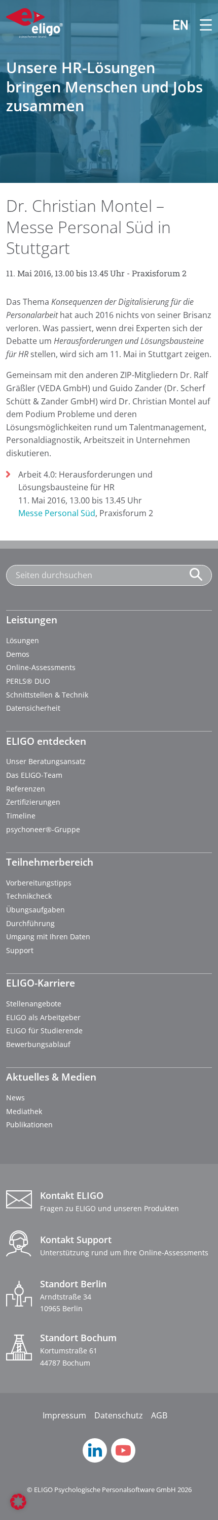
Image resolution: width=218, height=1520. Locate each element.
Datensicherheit (33, 708)
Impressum (64, 1415)
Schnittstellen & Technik (47, 695)
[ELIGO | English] (174, 25)
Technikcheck (29, 896)
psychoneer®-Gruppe (43, 829)
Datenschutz (118, 1415)
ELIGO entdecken (46, 741)
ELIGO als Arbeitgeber (43, 1017)
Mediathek (24, 1111)
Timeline (20, 815)
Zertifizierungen (33, 802)
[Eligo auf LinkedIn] (95, 1459)
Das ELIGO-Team (34, 775)
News (15, 1097)
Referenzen (25, 789)
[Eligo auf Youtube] (123, 1459)
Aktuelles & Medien (51, 1077)
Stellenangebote (33, 1003)
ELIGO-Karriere (40, 983)
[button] (18, 1501)
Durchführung (30, 923)
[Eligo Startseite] (34, 25)
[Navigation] (200, 24)
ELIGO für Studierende (44, 1030)
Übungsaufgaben (35, 909)
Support (19, 950)
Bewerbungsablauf (38, 1044)
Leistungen (31, 619)
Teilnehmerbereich (49, 862)
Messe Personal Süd (56, 513)
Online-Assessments (41, 667)
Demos (17, 654)
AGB (159, 1415)
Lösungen (22, 640)
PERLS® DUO (28, 681)
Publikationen (29, 1124)
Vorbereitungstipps (38, 883)
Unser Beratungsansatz (46, 761)
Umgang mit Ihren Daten (48, 936)
